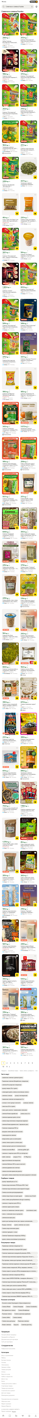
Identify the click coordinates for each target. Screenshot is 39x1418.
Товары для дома (6, 1369)
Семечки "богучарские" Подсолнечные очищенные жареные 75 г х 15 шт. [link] (10, 326)
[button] (36, 6)
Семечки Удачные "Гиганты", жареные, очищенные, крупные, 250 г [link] (28, 359)
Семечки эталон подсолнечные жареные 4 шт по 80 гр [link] (10, 76)
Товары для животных (7, 1388)
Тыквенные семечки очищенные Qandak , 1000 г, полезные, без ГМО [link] (28, 429)
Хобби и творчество (7, 1376)
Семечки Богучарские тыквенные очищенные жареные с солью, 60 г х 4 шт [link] (10, 361)
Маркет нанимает (6, 1403)
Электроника (5, 1365)
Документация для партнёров (9, 1339)
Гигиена (3, 1362)
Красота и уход (5, 1374)
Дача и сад (4, 1379)
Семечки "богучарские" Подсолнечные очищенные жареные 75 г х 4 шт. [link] (28, 40)
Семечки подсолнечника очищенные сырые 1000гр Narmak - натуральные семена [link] (10, 464)
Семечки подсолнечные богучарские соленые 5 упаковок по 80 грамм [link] (27, 149)
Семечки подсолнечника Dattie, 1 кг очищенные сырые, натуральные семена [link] (10, 911)
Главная (3, 1416)
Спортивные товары (7, 1386)
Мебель (3, 1358)
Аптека (3, 1372)
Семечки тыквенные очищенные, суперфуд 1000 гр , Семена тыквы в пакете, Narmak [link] (10, 499)
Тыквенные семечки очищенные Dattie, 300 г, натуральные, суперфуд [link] (27, 1015)
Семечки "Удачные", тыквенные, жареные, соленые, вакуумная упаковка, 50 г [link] (26, 911)
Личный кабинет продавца (8, 1334)
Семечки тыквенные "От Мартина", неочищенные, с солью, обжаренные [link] (28, 394)
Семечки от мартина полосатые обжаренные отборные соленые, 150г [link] (9, 740)
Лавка (16, 1416)
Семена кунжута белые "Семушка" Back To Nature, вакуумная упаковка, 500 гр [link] (28, 946)
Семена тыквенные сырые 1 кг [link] (28, 705)
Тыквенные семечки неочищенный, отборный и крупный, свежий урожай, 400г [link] (10, 1050)
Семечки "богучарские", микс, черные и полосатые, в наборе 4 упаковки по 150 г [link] (10, 256)
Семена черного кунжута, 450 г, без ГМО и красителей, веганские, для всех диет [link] (10, 981)
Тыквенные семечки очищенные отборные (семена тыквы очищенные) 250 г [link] (28, 183)
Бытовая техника (6, 1360)
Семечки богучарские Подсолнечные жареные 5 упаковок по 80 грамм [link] (28, 111)
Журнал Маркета (6, 1406)
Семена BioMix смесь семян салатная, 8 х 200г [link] (10, 844)
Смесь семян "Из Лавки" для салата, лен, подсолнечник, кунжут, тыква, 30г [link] (10, 220)
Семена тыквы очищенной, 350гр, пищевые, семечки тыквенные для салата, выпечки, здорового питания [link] (10, 705)
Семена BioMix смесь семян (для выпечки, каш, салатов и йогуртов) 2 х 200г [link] (10, 601)
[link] (12, 1077)
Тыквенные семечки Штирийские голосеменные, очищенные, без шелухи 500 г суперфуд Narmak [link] (28, 773)
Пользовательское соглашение (9, 1399)
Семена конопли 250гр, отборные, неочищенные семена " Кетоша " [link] (27, 669)
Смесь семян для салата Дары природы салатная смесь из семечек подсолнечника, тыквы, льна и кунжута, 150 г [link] (28, 845)
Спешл (10, 1416)
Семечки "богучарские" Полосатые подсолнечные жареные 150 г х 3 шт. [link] (28, 76)
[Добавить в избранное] (17, 15)
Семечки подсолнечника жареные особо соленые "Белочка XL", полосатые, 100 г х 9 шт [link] (9, 773)
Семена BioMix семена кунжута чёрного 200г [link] (27, 499)
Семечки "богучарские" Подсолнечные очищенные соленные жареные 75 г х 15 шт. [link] (28, 290)
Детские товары (5, 1393)
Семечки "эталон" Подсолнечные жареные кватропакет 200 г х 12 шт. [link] (10, 291)
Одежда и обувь (5, 1367)
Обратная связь (5, 1401)
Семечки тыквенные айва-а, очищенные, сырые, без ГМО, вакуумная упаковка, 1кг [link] (10, 669)
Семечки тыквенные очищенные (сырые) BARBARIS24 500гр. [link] (8, 878)
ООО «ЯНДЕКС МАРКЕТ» (13, 1409)
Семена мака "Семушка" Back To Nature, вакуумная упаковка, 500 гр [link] (10, 1015)
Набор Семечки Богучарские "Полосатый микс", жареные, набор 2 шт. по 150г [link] (10, 42)
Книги (3, 1381)
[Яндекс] (14, 1412)
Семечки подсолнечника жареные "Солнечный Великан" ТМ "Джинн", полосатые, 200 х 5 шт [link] (27, 981)
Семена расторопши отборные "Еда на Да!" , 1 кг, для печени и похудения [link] (10, 568)
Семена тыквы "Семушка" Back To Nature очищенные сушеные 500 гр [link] (28, 568)
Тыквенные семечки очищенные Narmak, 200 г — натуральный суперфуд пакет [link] (10, 148)
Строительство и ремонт (8, 1390)
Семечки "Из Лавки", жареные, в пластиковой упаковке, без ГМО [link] (27, 255)
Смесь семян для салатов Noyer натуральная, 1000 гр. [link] (28, 534)
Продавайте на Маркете (8, 1337)
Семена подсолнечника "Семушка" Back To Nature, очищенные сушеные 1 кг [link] (28, 636)
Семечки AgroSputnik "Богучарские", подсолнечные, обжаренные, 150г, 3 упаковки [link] (10, 185)
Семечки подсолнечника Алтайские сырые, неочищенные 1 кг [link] (27, 740)
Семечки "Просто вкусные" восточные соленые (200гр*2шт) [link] (28, 326)
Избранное (23, 1416)
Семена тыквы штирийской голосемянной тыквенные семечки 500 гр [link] (10, 808)
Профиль (35, 1416)
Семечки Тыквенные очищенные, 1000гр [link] (8, 534)
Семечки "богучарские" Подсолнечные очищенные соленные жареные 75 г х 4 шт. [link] (10, 113)
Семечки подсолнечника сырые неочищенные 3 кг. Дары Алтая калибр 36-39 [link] (28, 1050)
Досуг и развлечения (7, 1355)
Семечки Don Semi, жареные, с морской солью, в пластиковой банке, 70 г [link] (10, 636)
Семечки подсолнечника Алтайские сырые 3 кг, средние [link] (9, 946)
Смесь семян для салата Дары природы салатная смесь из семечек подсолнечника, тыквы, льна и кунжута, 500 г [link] (28, 878)
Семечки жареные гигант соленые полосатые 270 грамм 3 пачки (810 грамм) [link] (28, 810)
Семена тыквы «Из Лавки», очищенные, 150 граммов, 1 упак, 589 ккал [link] (28, 220)
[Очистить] (32, 7)
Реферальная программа (8, 1348)
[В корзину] (17, 34)
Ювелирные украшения (8, 1395)
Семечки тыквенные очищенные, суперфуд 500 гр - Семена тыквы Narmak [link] (10, 429)
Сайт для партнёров (7, 1341)
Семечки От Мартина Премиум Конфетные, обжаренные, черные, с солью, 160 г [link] (9, 394)
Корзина (29, 1416)
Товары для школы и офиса (8, 1383)
